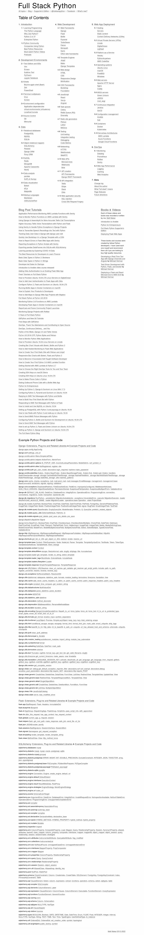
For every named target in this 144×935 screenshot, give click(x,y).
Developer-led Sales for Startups (31, 264)
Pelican (63, 122)
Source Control (30, 115)
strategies (51, 834)
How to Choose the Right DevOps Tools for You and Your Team (43, 369)
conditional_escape (39, 623)
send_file (70, 721)
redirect (64, 539)
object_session (111, 832)
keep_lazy (72, 620)
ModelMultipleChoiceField (54, 527)
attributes (22, 832)
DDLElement (82, 875)
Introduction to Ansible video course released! (36, 267)
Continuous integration (106, 104)
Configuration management (107, 114)
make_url (39, 790)
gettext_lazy (23, 662)
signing (50, 483)
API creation (66, 171)
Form (66, 525)
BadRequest (31, 704)
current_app (33, 717)
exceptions (44, 481)
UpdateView (108, 674)
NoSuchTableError (117, 797)
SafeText (47, 646)
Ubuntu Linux (102, 67)
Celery (63, 109)
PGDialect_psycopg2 (59, 767)
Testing (63, 131)
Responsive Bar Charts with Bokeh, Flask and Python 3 (40, 355)
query (120, 832)
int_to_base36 (57, 627)
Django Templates (68, 66)
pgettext (46, 662)
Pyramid (64, 39)
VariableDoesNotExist (27, 544)
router (40, 494)
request (44, 717)
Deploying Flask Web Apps (111, 234)
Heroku (100, 55)
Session (99, 830)
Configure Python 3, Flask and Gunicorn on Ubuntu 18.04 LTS (43, 284)
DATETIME (59, 914)
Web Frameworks (67, 28)
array (121, 757)
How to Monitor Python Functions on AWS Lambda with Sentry (43, 216)
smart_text (42, 613)
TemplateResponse (68, 564)
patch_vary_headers (112, 580)
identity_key (60, 868)
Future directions (100, 194)
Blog (30, 11)
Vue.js (63, 100)
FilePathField (58, 525)
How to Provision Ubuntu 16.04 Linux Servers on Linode (40, 342)
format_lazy (50, 653)
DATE (51, 914)
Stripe (64, 186)
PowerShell (28, 90)
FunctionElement (94, 891)
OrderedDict (35, 920)
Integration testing (68, 137)
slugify (66, 551)
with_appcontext (85, 711)
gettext (116, 659)
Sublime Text (29, 72)
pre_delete (62, 516)
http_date (47, 627)
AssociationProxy (51, 806)
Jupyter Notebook (31, 78)
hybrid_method (76, 819)
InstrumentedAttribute (47, 838)
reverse (43, 570)
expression (60, 880)
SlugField (91, 506)
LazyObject (40, 620)
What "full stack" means (103, 189)
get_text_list (61, 653)
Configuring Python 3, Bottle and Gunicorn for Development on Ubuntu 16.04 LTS (50, 419)
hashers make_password (78, 469)
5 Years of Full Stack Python (30, 315)
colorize (40, 649)
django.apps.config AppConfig (30, 449)
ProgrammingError (98, 492)
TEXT (44, 917)
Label (54, 887)
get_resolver (78, 568)
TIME (49, 917)
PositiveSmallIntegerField (71, 506)
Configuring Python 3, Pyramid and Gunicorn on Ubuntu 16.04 (43, 392)
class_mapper (39, 832)
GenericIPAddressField (109, 503)
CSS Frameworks (67, 85)
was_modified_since (47, 694)
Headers (45, 704)
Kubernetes (101, 129)
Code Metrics (66, 142)
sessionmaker (41, 834)
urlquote (122, 627)
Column (51, 875)
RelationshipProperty (87, 830)
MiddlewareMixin (44, 604)
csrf (30, 668)
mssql (36, 751)
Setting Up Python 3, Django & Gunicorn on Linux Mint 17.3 (42, 389)
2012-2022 (121, 931)
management (97, 481)
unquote (76, 627)
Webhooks (66, 164)
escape (44, 551)
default (64, 773)
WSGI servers (102, 92)
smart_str (33, 613)
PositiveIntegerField (52, 506)
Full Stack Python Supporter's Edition (112, 229)
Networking (65, 146)
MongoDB (28, 163)
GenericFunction (58, 894)
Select (83, 527)
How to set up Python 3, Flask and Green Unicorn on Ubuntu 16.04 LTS (46, 426)
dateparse (41, 577)
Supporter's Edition (41, 11)
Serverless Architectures (107, 133)
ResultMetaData (44, 783)
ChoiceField (95, 523)
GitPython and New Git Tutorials (31, 318)
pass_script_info (72, 711)
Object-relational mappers (34, 142)
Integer (106, 914)
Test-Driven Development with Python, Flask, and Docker (112, 265)
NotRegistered (45, 466)
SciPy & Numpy (30, 179)
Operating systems (104, 64)
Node (59, 542)
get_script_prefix (90, 568)
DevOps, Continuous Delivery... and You (34, 328)
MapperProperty (45, 848)
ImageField (23, 506)
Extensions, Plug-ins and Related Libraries (47, 445)
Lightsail (100, 49)
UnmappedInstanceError (75, 844)
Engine (46, 773)
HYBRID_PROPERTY (60, 819)
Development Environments (34, 59)
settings (31, 452)
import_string (65, 639)
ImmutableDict (55, 704)
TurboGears (65, 42)
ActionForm (46, 459)
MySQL (27, 136)
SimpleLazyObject (60, 620)
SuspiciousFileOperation (79, 489)
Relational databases (32, 130)
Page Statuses (100, 192)
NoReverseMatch (43, 574)
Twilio (64, 183)
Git (25, 118)
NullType (50, 904)
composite (64, 832)
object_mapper (98, 832)
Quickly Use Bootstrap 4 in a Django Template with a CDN (41, 237)
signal (84, 506)
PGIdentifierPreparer (66, 763)
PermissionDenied (62, 489)
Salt (98, 120)
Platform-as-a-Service (105, 52)
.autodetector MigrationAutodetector (59, 498)
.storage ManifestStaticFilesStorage (104, 475)
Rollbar (100, 159)
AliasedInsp (49, 868)
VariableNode (42, 544)
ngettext (32, 662)
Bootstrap (64, 87)
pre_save (71, 516)
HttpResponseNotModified (92, 533)
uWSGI (100, 98)
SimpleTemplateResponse (49, 564)
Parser (72, 542)
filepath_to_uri (64, 611)
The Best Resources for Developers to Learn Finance (39, 254)
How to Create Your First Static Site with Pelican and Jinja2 (42, 352)
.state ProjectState (94, 500)
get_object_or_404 (52, 539)
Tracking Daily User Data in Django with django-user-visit (41, 233)
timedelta (72, 656)
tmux (26, 97)
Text (54, 917)
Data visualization (31, 182)
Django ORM (29, 151)
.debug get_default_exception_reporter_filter (50, 668)
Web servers (102, 80)
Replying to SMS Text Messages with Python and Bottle (40, 396)
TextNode (105, 542)
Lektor (63, 124)
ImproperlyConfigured (85, 486)
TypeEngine (66, 917)
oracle (47, 751)
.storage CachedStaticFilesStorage (53, 475)
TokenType (119, 542)
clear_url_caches (55, 568)
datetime (43, 597)
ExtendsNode (56, 558)
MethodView (32, 738)
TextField (113, 506)
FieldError (72, 486)
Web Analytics (102, 174)
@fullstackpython (58, 11)
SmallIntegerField (102, 506)
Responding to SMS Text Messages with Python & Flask (40, 402)
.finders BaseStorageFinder (71, 473)
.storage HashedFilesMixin (78, 475)
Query (75, 830)
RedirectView (86, 674)
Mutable (40, 823)
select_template (68, 554)
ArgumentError (37, 797)
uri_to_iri (50, 613)
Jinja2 (63, 60)
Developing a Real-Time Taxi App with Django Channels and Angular (113, 258)
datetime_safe (51, 577)
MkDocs (64, 127)
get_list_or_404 (38, 539)
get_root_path (39, 721)
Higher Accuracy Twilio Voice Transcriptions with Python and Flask (44, 223)
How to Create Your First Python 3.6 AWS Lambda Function (42, 362)
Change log (98, 183)
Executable (83, 891)
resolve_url (78, 539)
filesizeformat (53, 551)
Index (117, 875)
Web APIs (65, 159)
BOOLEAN (37, 914)
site (60, 466)
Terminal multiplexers (32, 94)
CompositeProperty (52, 830)
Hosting (100, 28)
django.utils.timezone (27, 656)
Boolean (45, 914)
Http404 (106, 533)
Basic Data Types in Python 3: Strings (33, 260)
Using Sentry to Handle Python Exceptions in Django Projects (43, 227)
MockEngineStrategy (63, 787)
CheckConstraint (41, 875)
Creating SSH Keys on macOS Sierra (33, 372)
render (70, 539)
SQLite (26, 139)
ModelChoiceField (26, 527)
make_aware (59, 656)
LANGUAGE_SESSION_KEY (48, 659)
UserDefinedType (78, 917)
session (51, 717)
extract (68, 880)
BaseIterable (43, 509)
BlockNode (45, 558)
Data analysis (29, 173)
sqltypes (104, 880)
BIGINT (52, 757)
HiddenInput (74, 525)
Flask (63, 33)
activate (63, 659)
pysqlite (42, 770)
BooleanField (46, 503)
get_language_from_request (102, 659)
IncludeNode (67, 558)
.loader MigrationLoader (54, 500)
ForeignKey (94, 503)
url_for (77, 721)
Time (58, 917)
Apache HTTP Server (105, 83)
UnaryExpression (109, 891)
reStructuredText (30, 200)
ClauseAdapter (39, 908)
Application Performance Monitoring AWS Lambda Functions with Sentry (47, 213)
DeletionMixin (63, 684)
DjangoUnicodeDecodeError (47, 611)
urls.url (38, 452)
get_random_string (60, 584)
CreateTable (71, 875)
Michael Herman (116, 261)
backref (30, 832)
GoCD (99, 110)
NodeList (65, 542)
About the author (100, 186)
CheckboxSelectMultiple (80, 523)
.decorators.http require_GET (51, 671)
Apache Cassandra (31, 166)
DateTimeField (75, 503)
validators (57, 483)
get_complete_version (42, 665)
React (63, 97)
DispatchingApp (40, 711)
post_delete (43, 516)
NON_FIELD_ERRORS (28, 489)
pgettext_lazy (56, 662)
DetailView (59, 674)
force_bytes (75, 611)
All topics (22, 11)
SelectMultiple (92, 527)
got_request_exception (48, 731)
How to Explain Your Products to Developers (36, 291)
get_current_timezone (44, 656)
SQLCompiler (43, 884)
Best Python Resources (33, 49)
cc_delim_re (60, 580)
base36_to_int (37, 627)
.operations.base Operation (75, 500)
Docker (100, 126)
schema (91, 880)
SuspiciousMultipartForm (100, 489)
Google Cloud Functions (107, 141)
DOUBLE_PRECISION (69, 757)
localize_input (49, 616)
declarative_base (60, 816)
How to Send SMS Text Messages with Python (37, 423)
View (116, 674)
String (38, 917)
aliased (121, 830)
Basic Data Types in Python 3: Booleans (34, 257)
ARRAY (46, 757)
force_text (92, 611)
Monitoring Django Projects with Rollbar (34, 311)
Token (112, 542)
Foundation (65, 90)
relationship (23, 834)
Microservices (67, 161)
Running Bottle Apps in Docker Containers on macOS (39, 288)
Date (66, 914)
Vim (25, 66)
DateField (65, 503)
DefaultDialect (44, 777)
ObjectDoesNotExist (46, 489)
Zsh (25, 87)
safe (61, 551)
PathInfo (59, 512)
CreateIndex (60, 875)
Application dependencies (34, 106)
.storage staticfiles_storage (44, 477)
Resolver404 (56, 574)
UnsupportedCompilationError (59, 799)
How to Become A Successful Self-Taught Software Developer (43, 358)
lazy (78, 620)
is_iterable (41, 636)
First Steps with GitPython (29, 321)
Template (79, 542)
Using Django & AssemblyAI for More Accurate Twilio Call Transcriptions (47, 220)
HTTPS (63, 149)
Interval (112, 914)
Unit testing (65, 134)
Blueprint (34, 707)
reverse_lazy (52, 570)
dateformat (32, 577)
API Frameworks (68, 174)
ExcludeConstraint (86, 757)
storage (36, 475)
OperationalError (83, 492)
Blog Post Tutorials (30, 210)
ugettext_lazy (74, 662)
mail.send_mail (60, 481)
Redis (26, 161)
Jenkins (100, 107)
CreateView (40, 674)
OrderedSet (45, 920)
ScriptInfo (61, 711)
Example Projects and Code (82, 445)
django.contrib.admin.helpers (30, 459)
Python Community (31, 43)
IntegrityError (71, 492)
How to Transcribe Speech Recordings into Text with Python (42, 230)
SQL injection (67, 198)
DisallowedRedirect (44, 486)
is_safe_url (68, 627)
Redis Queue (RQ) (68, 112)
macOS (100, 70)
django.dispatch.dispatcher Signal (32, 519)
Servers (100, 30)
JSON (105, 757)
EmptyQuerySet (55, 509)
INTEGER (98, 757)
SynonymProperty (110, 830)
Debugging (65, 140)
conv (39, 897)
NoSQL (27, 158)
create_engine (55, 773)
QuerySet (87, 509)
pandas (27, 176)
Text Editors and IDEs (32, 63)
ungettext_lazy (94, 662)
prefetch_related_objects (101, 509)
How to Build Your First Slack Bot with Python (36, 399)
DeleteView (49, 674)
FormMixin (74, 684)
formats (61, 577)
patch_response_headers (93, 580)
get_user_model (40, 469)
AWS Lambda (103, 136)
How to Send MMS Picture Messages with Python (38, 416)
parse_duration (55, 590)
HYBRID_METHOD (43, 819)
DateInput (113, 523)
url (69, 773)
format (41, 642)
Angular (64, 103)
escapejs (58, 623)
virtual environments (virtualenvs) (37, 109)
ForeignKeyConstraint (105, 875)
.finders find (87, 473)
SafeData (39, 646)
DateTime (73, 914)
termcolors (83, 577)
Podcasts (27, 54)
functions (75, 880)
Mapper (69, 830)
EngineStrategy (48, 787)
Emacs (26, 69)
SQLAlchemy (29, 145)
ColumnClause (58, 891)
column (52, 880)
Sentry (99, 162)
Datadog (100, 153)
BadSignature (35, 728)
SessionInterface (48, 728)
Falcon (63, 45)
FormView (68, 674)
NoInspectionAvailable (100, 797)
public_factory (45, 923)
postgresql (55, 751)
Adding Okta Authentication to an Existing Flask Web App (41, 271)
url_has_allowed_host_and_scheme (95, 627)
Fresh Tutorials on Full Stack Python (33, 274)
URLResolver (43, 568)
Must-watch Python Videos (34, 51)
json (20, 760)
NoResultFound (41, 844)
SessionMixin (61, 728)
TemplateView (97, 674)
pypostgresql (28, 760)
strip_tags (112, 623)
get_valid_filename (74, 653)
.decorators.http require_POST (76, 671)
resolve (36, 570)
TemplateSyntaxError (92, 542)
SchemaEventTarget (41, 794)
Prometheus (102, 156)
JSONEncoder (32, 724)
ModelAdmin (83, 463)
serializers (36, 483)
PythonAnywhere (104, 58)
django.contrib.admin (27, 456)
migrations (33, 494)
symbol (69, 920)
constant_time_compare (42, 584)
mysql (38, 747)
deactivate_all (72, 659)
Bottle (63, 36)
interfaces (72, 832)
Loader (49, 561)
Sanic (63, 51)
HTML (63, 72)
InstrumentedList (46, 841)
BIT (57, 757)
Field (42, 525)
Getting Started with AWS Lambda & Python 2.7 (37, 365)
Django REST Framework (71, 177)
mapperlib (88, 832)
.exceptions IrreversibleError (85, 498)
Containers (101, 123)
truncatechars (86, 551)
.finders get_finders (100, 473)
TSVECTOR (113, 757)
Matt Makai (111, 218)
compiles (41, 813)
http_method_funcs (50, 738)
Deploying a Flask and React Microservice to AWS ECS (112, 273)
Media (102, 525)
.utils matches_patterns (64, 477)
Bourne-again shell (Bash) (34, 84)
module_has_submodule (80, 639)
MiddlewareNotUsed (103, 486)
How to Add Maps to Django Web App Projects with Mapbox (42, 294)
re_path (112, 568)
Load (63, 830)
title (78, 551)
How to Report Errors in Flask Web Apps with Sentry (39, 240)
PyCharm (27, 75)
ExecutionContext (48, 780)
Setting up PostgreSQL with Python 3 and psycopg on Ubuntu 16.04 (45, 409)
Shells (26, 81)
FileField (85, 503)
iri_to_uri (100, 611)
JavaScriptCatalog (40, 691)
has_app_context (47, 714)
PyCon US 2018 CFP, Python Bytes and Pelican (37, 335)
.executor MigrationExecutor (108, 498)
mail (51, 481)
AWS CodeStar (103, 61)
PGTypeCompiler (81, 763)
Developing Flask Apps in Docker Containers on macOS (40, 304)
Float (91, 914)
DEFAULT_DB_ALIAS (35, 492)
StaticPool (43, 871)
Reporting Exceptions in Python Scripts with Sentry (38, 244)
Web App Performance (106, 165)
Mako (63, 63)
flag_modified (78, 838)
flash (31, 721)
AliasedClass (39, 868)
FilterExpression (49, 542)
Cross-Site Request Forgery (72, 201)
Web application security (71, 195)
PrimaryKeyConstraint (27, 877)
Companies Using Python (34, 46)
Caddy (99, 88)
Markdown (28, 198)
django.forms (24, 523)
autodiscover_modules (50, 639)
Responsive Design (68, 78)
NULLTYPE (42, 904)
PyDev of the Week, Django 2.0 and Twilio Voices (38, 331)
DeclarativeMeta (46, 816)
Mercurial (27, 121)
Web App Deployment (104, 24)
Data (23, 126)
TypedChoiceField (106, 527)
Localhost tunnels (31, 112)
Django (63, 30)
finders (40, 473)
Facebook (71, 11)
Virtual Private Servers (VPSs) (109, 40)
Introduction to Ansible (109, 221)
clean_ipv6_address (39, 632)
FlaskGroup (51, 711)
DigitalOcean (102, 46)
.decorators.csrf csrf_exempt (79, 668)
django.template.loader (28, 554)
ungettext (84, 662)
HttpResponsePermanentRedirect (32, 535)
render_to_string (54, 554)
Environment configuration (34, 103)
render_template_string (54, 734)
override (39, 662)
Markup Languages (31, 195)
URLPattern (32, 568)
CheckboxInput (64, 523)
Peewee (27, 148)
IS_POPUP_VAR (48, 463)
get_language (84, 659)
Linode (100, 43)
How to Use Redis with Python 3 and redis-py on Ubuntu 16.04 (43, 413)
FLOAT (85, 914)
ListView (76, 674)
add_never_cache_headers (44, 580)
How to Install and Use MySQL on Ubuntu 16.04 (37, 406)
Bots (63, 167)
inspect (39, 826)
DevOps (98, 146)
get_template (42, 554)
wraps (95, 620)
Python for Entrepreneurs (28, 386)
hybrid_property (89, 819)
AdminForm (56, 459)
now (66, 656)
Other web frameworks (69, 53)
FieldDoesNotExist (60, 486)
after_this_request (32, 714)
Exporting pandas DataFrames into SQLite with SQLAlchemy (42, 247)
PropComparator (59, 848)
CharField (56, 503)
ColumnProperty (37, 830)
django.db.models (26, 503)
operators (83, 880)
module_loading (71, 577)
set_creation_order (58, 920)
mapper (80, 832)
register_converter (26, 570)
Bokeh (26, 185)
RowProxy (56, 783)
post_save (53, 516)
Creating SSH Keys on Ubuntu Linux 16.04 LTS (37, 375)
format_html (67, 623)
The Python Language (32, 30)
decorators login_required (58, 469)
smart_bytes (23, 613)
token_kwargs (53, 544)
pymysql (42, 754)
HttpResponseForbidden (71, 533)
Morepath (64, 48)
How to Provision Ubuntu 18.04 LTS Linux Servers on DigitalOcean (45, 277)
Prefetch (77, 509)
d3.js (26, 188)
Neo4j (26, 169)
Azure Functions (104, 138)
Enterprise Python (31, 39)
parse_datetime (42, 590)
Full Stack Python (47, 5)
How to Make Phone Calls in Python (33, 379)
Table (39, 877)
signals (43, 483)
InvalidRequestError (83, 797)
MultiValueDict (45, 587)
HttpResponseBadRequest (50, 533)
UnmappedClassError (56, 844)
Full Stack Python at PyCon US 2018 (33, 298)
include (101, 568)
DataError (48, 492)
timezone (91, 577)
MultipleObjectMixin (53, 688)
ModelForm (38, 527)
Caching (100, 171)
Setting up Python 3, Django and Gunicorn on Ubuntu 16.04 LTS (44, 429)
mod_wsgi (101, 101)
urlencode (114, 627)
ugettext (65, 662)
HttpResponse (33, 533)
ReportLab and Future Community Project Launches (39, 308)
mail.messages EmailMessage (79, 481)
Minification (65, 81)
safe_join (62, 721)
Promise (49, 620)
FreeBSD (100, 73)
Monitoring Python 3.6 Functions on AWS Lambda (38, 301)
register (55, 466)
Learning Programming (33, 28)
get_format (38, 616)
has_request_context (63, 714)
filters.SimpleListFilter (43, 456)
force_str (84, 611)
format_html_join (79, 623)
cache (30, 481)
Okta (63, 192)
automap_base (44, 809)
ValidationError (116, 489)
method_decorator (44, 601)
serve (36, 694)
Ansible (100, 117)
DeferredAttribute (48, 512)
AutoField (36, 503)
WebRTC (64, 155)
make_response (52, 721)
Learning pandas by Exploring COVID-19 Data (37, 250)
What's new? (82, 11)
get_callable (68, 568)
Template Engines (68, 57)
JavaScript (65, 94)
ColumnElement (44, 887)
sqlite (62, 751)
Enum (80, 914)
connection (110, 492)
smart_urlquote (102, 623)
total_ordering (86, 620)
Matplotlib (28, 191)
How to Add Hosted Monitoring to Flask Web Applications (41, 348)
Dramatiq (64, 115)
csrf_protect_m (95, 463)
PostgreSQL (29, 133)
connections (23, 494)
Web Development (66, 24)
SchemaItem (49, 901)
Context (39, 542)
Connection (38, 773)
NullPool (35, 871)
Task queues (65, 106)
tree (106, 577)
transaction (48, 494)
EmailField (35, 525)
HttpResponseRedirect (55, 535)
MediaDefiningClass (113, 525)
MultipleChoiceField (72, 527)
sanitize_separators (63, 616)
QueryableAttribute (64, 838)
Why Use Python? (31, 33)
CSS (62, 75)
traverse (40, 911)
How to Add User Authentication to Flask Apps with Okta (41, 281)
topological (77, 920)
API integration (67, 180)
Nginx (99, 85)
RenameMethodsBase (60, 604)
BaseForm (33, 523)
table (110, 880)
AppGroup (29, 711)
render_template (37, 734)
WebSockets (65, 152)
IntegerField (33, 506)
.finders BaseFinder (51, 473)
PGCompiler (52, 763)
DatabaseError (59, 492)
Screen (27, 99)
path (106, 568)
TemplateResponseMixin (60, 677)
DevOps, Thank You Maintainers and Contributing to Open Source (44, 325)
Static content (102, 33)
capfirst (42, 653)
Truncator (35, 653)
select (97, 880)
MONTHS (36, 594)
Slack (64, 189)
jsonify (41, 724)
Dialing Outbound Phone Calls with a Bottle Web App (39, 382)
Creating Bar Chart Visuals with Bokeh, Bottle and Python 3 (42, 345)
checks (36, 481)
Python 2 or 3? (30, 36)
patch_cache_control (74, 580)
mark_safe (91, 623)
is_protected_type (112, 611)
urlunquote (23, 629)
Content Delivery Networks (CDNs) (111, 36)
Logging (100, 168)
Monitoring (101, 150)
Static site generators (69, 119)
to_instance (90, 917)
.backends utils (58, 494)
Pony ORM (28, 154)
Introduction (26, 24)
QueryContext (47, 858)
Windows (100, 76)
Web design (65, 69)
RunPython (39, 498)
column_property (52, 832)
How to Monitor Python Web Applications (34, 338)
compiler (34, 803)
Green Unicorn (103, 95)
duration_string (41, 607)
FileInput (48, 525)
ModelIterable (67, 509)
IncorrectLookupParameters (67, 463)
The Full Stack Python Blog (29, 433)
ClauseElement (37, 880)
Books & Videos (111, 210)
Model (41, 506)
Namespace (33, 731)
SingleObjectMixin (47, 681)
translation (100, 577)
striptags (73, 551)
